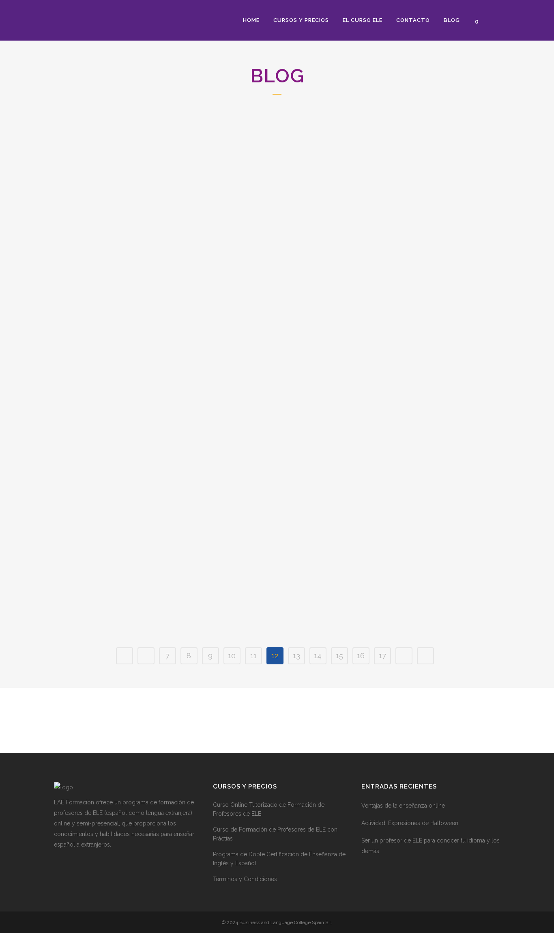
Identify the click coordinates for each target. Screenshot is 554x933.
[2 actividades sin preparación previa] (123, 162)
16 (361, 655)
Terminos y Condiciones (245, 879)
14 (318, 655)
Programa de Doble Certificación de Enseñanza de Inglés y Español (279, 858)
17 (382, 655)
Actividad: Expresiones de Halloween (409, 823)
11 (253, 655)
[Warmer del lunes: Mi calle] (262, 511)
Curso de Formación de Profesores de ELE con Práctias (275, 834)
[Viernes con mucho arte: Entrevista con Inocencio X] (400, 162)
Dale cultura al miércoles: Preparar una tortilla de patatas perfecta (389, 387)
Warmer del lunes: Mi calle (251, 561)
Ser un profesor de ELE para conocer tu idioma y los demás (430, 845)
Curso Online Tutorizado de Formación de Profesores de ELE (268, 809)
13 (296, 655)
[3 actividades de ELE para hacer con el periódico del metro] (262, 161)
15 (339, 655)
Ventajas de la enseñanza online (403, 805)
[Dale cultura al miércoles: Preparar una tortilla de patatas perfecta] (400, 326)
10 (232, 655)
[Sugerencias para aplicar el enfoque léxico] (123, 511)
